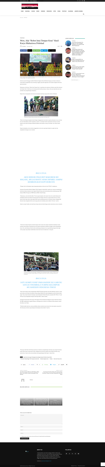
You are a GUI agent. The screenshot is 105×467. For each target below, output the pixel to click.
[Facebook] (77, 1)
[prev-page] (21, 407)
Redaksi (24, 46)
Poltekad (51, 358)
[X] (81, 1)
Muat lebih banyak (75, 79)
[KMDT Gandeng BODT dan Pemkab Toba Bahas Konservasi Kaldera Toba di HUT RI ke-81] (55, 397)
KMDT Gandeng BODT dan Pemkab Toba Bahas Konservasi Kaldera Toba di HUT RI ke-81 (55, 403)
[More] (66, 364)
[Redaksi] (21, 46)
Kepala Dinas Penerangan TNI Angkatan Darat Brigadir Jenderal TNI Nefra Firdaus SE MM (37, 357)
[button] (83, 14)
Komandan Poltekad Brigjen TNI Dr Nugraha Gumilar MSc (30, 358)
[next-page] (23, 407)
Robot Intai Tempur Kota (58, 358)
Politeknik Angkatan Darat (44, 358)
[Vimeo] (82, 1)
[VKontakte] (78, 454)
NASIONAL (27, 399)
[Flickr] (72, 454)
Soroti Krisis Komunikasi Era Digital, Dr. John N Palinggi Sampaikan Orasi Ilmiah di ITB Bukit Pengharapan (27, 402)
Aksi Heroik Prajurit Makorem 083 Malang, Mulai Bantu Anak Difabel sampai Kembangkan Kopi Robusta (41, 179)
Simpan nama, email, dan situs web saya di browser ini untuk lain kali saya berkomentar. (36, 436)
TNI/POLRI (25, 17)
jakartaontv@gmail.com (46, 460)
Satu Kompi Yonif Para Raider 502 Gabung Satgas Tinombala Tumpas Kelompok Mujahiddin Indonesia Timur (41, 284)
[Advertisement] (61, 6)
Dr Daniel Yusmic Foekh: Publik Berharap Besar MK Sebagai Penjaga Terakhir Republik (78, 67)
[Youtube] (84, 1)
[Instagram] (79, 1)
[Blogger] (66, 454)
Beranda (21, 17)
